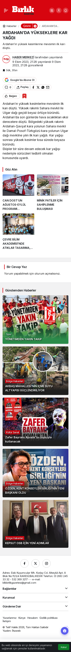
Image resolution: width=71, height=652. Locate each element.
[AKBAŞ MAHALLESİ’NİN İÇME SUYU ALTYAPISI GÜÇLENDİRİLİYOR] (35, 370)
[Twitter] (35, 563)
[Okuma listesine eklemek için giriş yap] (24, 96)
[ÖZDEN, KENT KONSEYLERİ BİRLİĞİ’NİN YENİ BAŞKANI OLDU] (35, 473)
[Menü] (6, 10)
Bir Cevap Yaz (17, 267)
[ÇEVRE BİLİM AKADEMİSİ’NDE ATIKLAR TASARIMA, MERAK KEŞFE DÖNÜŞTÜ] (18, 232)
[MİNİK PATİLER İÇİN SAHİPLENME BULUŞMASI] (53, 192)
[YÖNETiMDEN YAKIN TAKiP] (35, 319)
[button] (52, 10)
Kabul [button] (64, 647)
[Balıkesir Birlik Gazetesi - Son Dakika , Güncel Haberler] (23, 10)
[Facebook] (24, 563)
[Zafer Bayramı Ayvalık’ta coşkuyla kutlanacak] (35, 422)
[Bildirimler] (65, 10)
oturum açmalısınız (47, 273)
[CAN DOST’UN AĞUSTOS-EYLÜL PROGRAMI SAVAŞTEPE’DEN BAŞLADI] (18, 192)
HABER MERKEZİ (23, 57)
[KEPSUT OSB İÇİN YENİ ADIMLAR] (35, 524)
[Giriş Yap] (59, 10)
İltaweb (16, 630)
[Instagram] (46, 563)
